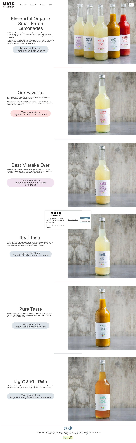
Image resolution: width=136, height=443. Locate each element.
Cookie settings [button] (73, 220)
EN (130, 5)
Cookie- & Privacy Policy (84, 434)
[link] (102, 32)
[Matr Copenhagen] (9, 5)
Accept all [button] (85, 218)
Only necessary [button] (85, 221)
